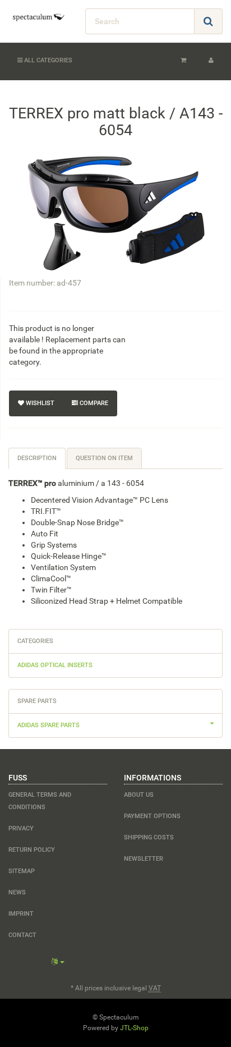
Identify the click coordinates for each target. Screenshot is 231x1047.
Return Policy (31, 849)
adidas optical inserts (55, 665)
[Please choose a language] (58, 962)
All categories (47, 60)
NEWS (17, 892)
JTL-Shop (134, 1028)
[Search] (208, 21)
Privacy (21, 828)
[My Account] (211, 61)
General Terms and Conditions (39, 801)
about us (139, 794)
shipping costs (149, 837)
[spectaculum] (38, 16)
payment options (152, 816)
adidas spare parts (48, 725)
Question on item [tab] (104, 458)
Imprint (21, 913)
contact (22, 935)
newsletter (143, 858)
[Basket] (183, 61)
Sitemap (21, 871)
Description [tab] (37, 458)
